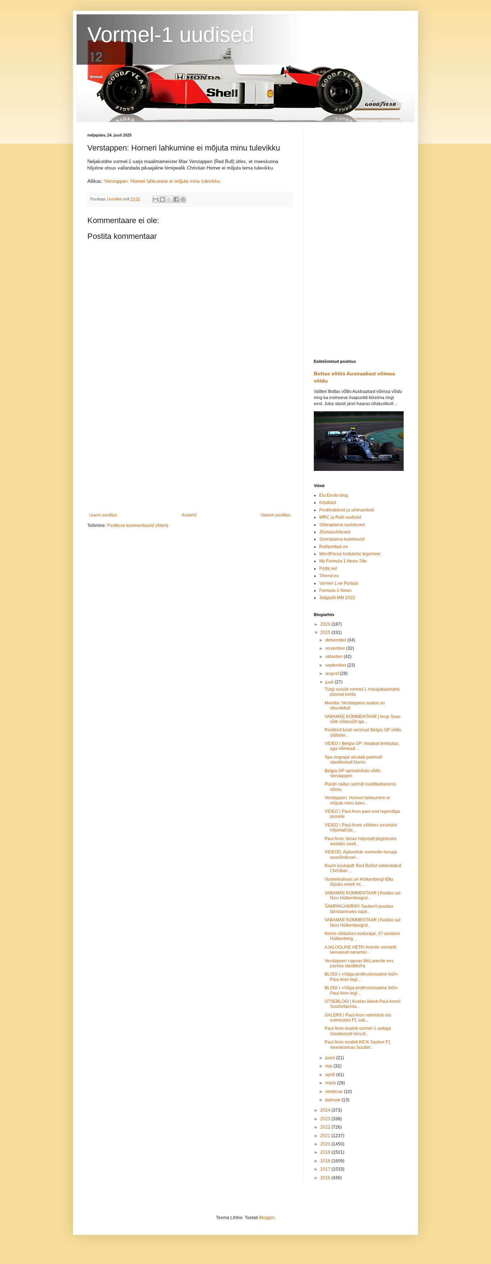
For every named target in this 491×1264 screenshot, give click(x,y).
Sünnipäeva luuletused (341, 539)
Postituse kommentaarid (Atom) (137, 525)
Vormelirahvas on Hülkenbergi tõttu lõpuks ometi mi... (359, 882)
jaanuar (333, 1099)
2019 (325, 1152)
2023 (325, 1118)
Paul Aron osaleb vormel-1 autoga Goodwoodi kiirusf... (358, 1031)
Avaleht (189, 515)
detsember (336, 640)
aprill (330, 1074)
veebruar (334, 1091)
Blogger (266, 1217)
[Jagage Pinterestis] (183, 199)
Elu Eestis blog (333, 495)
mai (329, 1066)
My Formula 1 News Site (343, 561)
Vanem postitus (275, 515)
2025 (325, 632)
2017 (325, 1169)
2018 (325, 1160)
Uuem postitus (103, 515)
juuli (330, 682)
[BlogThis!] (162, 199)
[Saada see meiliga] (155, 199)
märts (331, 1082)
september (336, 665)
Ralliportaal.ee (333, 546)
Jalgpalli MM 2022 (337, 597)
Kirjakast (327, 502)
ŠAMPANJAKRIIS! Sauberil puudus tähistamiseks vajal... (359, 909)
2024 (325, 1110)
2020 (325, 1144)
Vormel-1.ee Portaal (338, 583)
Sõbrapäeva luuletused (342, 524)
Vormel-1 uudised (170, 35)
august (332, 673)
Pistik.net (328, 568)
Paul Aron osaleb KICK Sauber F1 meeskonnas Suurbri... (358, 1045)
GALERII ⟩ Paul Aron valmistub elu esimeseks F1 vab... (358, 1018)
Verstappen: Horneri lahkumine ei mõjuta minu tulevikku (162, 181)
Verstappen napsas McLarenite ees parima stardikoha (359, 963)
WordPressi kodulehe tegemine (350, 553)
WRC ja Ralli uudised (340, 517)
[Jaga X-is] (169, 199)
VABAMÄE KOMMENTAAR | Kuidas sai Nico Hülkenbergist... (362, 895)
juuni (330, 1057)
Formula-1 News (335, 590)
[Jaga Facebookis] (176, 199)
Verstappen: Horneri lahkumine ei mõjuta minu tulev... (357, 800)
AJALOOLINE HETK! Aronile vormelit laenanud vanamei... (360, 950)
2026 (325, 624)
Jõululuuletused (334, 531)
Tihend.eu (329, 575)
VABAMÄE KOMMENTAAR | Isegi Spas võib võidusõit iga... (362, 719)
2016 (325, 1177)
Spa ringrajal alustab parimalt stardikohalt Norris (353, 760)
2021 (325, 1135)
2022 (325, 1127)
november (335, 648)
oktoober (334, 656)
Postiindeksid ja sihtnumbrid (346, 510)
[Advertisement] (189, 453)
